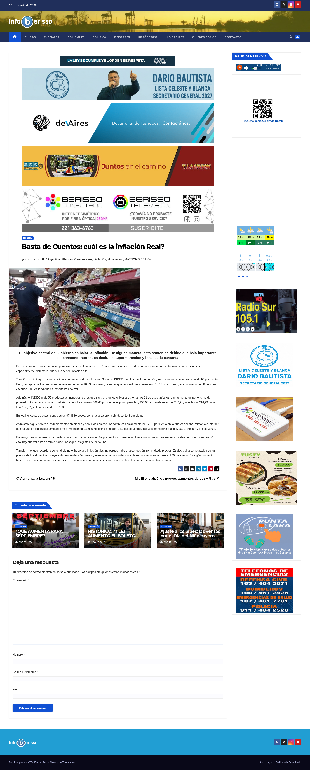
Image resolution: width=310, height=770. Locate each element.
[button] (291, 36)
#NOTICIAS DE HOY (138, 259)
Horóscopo (148, 37)
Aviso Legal (266, 762)
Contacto (233, 37)
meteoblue (242, 276)
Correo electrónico (25, 672)
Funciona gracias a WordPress (25, 762)
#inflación (100, 259)
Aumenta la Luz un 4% (38, 478)
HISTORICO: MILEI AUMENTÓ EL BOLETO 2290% (111, 536)
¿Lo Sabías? (174, 37)
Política (99, 37)
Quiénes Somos (204, 37)
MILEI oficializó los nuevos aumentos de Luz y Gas (175, 478)
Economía (27, 238)
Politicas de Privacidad (288, 762)
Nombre (19, 654)
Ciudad (30, 37)
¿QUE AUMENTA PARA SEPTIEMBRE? (39, 533)
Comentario (21, 580)
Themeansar (68, 762)
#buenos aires (83, 259)
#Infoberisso (115, 259)
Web (15, 689)
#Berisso (67, 259)
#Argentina (53, 259)
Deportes (122, 37)
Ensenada (52, 37)
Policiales (76, 37)
